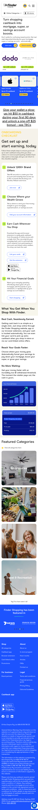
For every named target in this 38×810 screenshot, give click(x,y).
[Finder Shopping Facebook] (3, 716)
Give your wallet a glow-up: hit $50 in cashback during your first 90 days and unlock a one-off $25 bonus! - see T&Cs (19, 117)
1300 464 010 (11, 803)
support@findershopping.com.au (23, 801)
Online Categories (12, 13)
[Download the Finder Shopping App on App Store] (13, 266)
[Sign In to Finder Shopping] (25, 6)
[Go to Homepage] (10, 6)
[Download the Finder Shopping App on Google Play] (13, 270)
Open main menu (33, 6)
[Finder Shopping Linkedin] (12, 716)
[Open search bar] (29, 6)
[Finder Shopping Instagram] (7, 716)
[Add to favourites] (15, 78)
